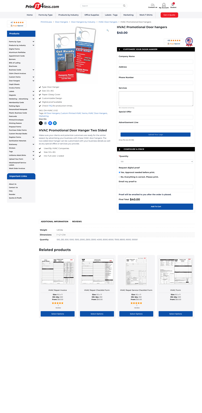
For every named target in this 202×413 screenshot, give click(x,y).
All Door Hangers (52, 113)
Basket (173, 7)
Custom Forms (15, 77)
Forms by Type (45, 15)
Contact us (152, 7)
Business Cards (15, 70)
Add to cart (156, 206)
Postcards (13, 116)
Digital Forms (14, 49)
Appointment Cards (17, 56)
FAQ (10, 191)
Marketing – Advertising (18, 99)
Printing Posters (15, 123)
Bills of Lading (14, 63)
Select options (57, 314)
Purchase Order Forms (18, 130)
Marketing (128, 15)
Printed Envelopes (16, 120)
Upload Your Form (16, 159)
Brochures (13, 66)
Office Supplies (92, 15)
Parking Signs (14, 106)
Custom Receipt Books (18, 134)
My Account (164, 8)
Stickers (12, 148)
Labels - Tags (111, 15)
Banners (12, 59)
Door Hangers (14, 81)
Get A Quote (169, 15)
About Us (12, 184)
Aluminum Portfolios (17, 52)
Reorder (12, 194)
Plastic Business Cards (18, 113)
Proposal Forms (15, 127)
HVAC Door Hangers (97, 113)
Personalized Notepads (18, 109)
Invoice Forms (14, 88)
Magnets (12, 95)
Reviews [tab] (77, 221)
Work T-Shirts (145, 15)
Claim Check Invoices (17, 73)
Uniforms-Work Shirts (17, 155)
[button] (107, 30)
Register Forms (15, 137)
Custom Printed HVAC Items (74, 113)
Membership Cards (16, 102)
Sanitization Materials (17, 141)
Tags (11, 151)
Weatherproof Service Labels (17, 164)
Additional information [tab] (54, 221)
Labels (11, 91)
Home (30, 15)
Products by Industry (68, 15)
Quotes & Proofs (15, 198)
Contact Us (13, 187)
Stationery (13, 144)
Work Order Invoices (17, 168)
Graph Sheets (14, 84)
